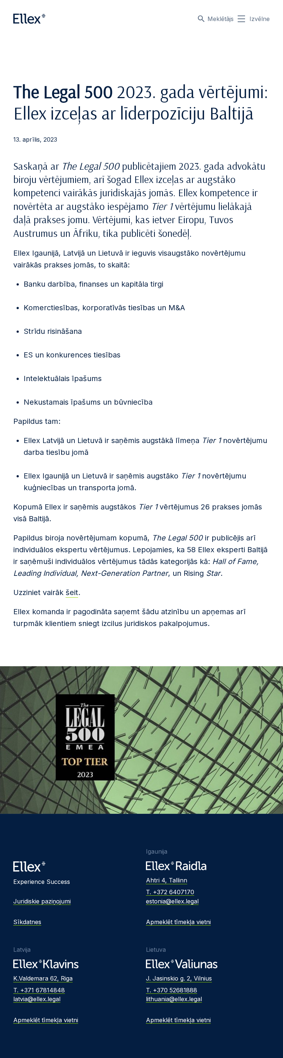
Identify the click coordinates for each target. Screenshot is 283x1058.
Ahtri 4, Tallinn (166, 880)
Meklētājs (220, 19)
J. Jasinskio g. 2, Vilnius (179, 978)
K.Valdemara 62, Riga (43, 978)
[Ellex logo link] (29, 19)
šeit (72, 592)
